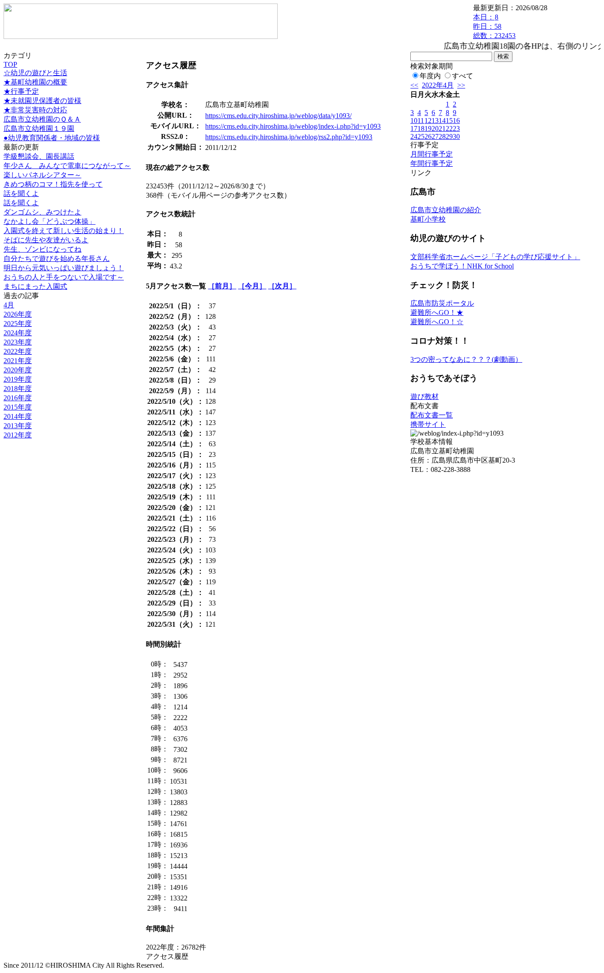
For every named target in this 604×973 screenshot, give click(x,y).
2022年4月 (438, 85)
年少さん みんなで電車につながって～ (67, 165)
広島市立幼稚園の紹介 (445, 210)
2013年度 (18, 425)
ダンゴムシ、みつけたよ (42, 212)
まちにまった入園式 (35, 286)
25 (420, 136)
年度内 (430, 76)
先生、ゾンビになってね (42, 249)
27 (435, 136)
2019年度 (18, 379)
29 (449, 136)
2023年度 (18, 342)
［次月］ (282, 286)
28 (442, 136)
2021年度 (18, 360)
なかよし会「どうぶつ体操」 (50, 221)
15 (449, 120)
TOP (10, 64)
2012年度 (18, 435)
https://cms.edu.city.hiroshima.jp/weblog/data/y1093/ (278, 115)
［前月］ (222, 286)
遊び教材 (424, 396)
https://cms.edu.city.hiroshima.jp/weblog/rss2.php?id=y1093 (288, 137)
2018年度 (18, 388)
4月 (9, 305)
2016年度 (18, 398)
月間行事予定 (431, 154)
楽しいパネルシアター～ (42, 175)
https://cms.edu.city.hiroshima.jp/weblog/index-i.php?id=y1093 (293, 126)
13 (435, 120)
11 (420, 120)
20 (435, 128)
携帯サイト (428, 424)
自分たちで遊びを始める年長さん (57, 258)
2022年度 (18, 351)
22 (449, 128)
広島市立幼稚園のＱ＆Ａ (42, 119)
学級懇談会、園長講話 (39, 156)
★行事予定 (21, 91)
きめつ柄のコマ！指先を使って (53, 184)
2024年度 (18, 333)
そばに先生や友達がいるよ (46, 240)
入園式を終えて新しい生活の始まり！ (64, 230)
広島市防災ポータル (442, 303)
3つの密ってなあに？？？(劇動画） (466, 359)
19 (428, 128)
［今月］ (252, 286)
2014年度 (18, 416)
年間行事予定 (431, 163)
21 (442, 128)
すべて (462, 76)
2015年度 (18, 407)
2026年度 (18, 314)
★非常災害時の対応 (35, 110)
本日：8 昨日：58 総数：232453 (494, 26)
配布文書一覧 (431, 415)
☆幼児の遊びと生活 (35, 73)
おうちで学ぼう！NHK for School (462, 266)
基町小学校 (428, 219)
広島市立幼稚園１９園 (39, 128)
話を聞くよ (21, 193)
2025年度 (18, 323)
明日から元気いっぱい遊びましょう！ (64, 268)
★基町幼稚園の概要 (35, 82)
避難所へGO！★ (436, 312)
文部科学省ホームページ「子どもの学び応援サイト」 (495, 256)
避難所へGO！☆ (436, 322)
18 (420, 128)
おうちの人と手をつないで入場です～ (64, 277)
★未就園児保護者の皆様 (42, 100)
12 (428, 120)
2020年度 (18, 370)
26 (428, 136)
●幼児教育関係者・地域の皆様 (52, 138)
